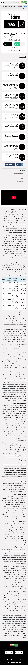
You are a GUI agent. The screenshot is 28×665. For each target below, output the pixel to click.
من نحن (23, 649)
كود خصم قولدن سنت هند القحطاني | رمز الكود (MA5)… (10, 85)
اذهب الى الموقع (8, 44)
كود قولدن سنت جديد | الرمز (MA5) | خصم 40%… (11, 135)
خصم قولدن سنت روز (19, 183)
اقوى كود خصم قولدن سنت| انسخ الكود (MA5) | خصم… (11, 156)
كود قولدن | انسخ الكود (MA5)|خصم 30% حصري (11, 125)
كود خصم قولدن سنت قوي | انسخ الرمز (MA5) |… (11, 95)
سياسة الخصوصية (6, 649)
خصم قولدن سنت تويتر (19, 181)
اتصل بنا (19, 649)
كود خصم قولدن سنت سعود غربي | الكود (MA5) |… (10, 146)
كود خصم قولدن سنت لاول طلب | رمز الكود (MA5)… (10, 64)
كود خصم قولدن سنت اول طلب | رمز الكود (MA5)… (11, 74)
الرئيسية (25, 6)
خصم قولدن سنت (19, 178)
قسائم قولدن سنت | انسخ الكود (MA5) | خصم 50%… (11, 115)
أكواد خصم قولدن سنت (18, 173)
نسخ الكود (17, 44)
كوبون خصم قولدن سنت (13, 442)
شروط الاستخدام (14, 649)
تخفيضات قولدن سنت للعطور (17, 175)
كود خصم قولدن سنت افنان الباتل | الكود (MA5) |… (10, 105)
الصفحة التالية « (8, 164)
